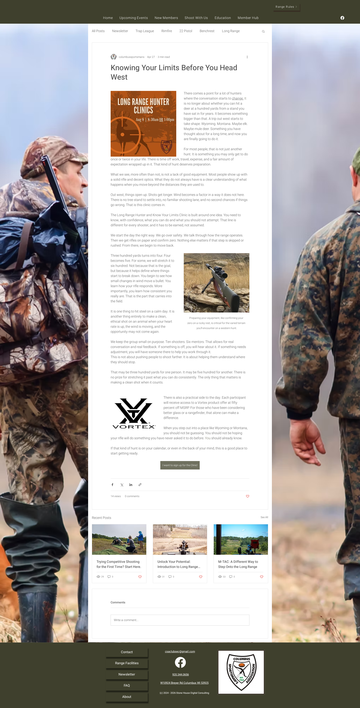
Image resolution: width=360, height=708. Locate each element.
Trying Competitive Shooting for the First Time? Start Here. (119, 564)
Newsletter (126, 674)
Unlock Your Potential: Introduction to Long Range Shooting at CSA (178, 564)
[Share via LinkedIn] (131, 484)
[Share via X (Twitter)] (121, 484)
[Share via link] (140, 484)
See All (264, 517)
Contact (127, 652)
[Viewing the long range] (180, 539)
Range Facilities (127, 663)
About (126, 696)
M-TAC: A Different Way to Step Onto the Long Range (238, 564)
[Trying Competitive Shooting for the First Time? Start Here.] (119, 539)
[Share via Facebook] (112, 484)
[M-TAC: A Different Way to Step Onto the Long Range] (241, 539)
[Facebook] (342, 18)
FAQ (127, 685)
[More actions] (247, 57)
